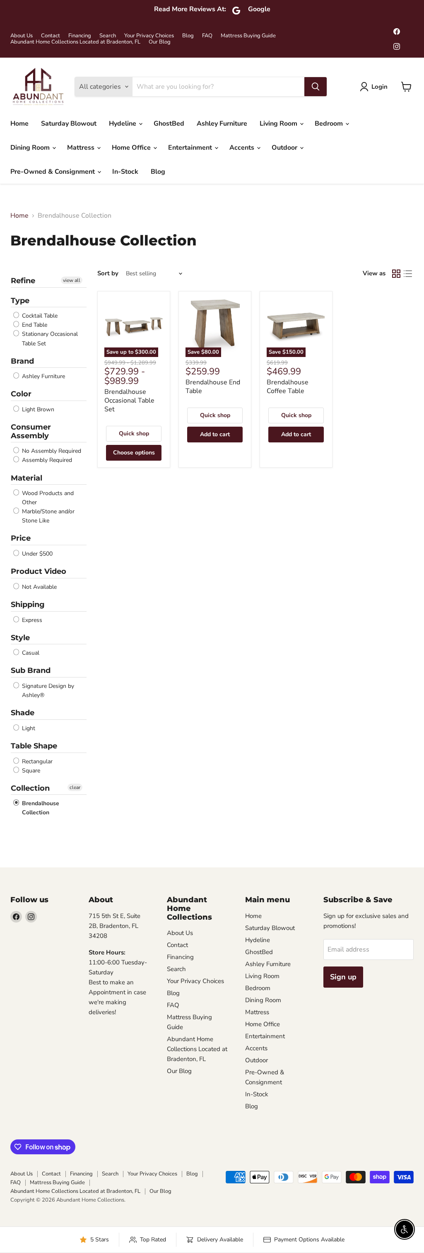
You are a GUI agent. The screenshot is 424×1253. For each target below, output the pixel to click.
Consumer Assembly (31, 431)
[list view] (408, 273)
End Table (33, 325)
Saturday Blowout (68, 123)
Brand (22, 361)
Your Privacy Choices (149, 36)
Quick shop (134, 433)
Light (27, 728)
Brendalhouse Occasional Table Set (129, 400)
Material (26, 478)
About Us (21, 36)
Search (107, 36)
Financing (79, 36)
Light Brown (37, 409)
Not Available (38, 587)
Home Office (132, 147)
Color (21, 393)
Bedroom (329, 123)
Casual (29, 653)
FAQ (207, 36)
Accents (242, 147)
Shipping (28, 604)
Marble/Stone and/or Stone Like (47, 516)
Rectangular (36, 761)
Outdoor (285, 147)
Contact (50, 36)
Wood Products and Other (47, 497)
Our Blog (160, 42)
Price (21, 538)
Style (20, 637)
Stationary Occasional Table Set (49, 338)
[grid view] (396, 273)
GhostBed (169, 123)
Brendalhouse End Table (213, 387)
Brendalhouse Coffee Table (287, 387)
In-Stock (125, 171)
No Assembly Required (50, 451)
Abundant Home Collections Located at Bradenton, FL (75, 42)
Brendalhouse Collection (39, 807)
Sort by (107, 273)
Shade (22, 712)
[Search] (315, 86)
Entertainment (191, 147)
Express (31, 620)
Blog (188, 36)
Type (20, 300)
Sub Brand (31, 670)
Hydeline (123, 123)
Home (19, 123)
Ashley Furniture (222, 123)
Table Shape (34, 745)
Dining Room (30, 147)
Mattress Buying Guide (248, 36)
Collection (30, 788)
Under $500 (36, 554)
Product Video (38, 571)
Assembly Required (46, 460)
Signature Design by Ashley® (47, 690)
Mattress (81, 147)
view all (71, 280)
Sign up (343, 977)
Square (30, 771)
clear (75, 787)
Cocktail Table (39, 316)
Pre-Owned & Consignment (53, 171)
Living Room (279, 123)
